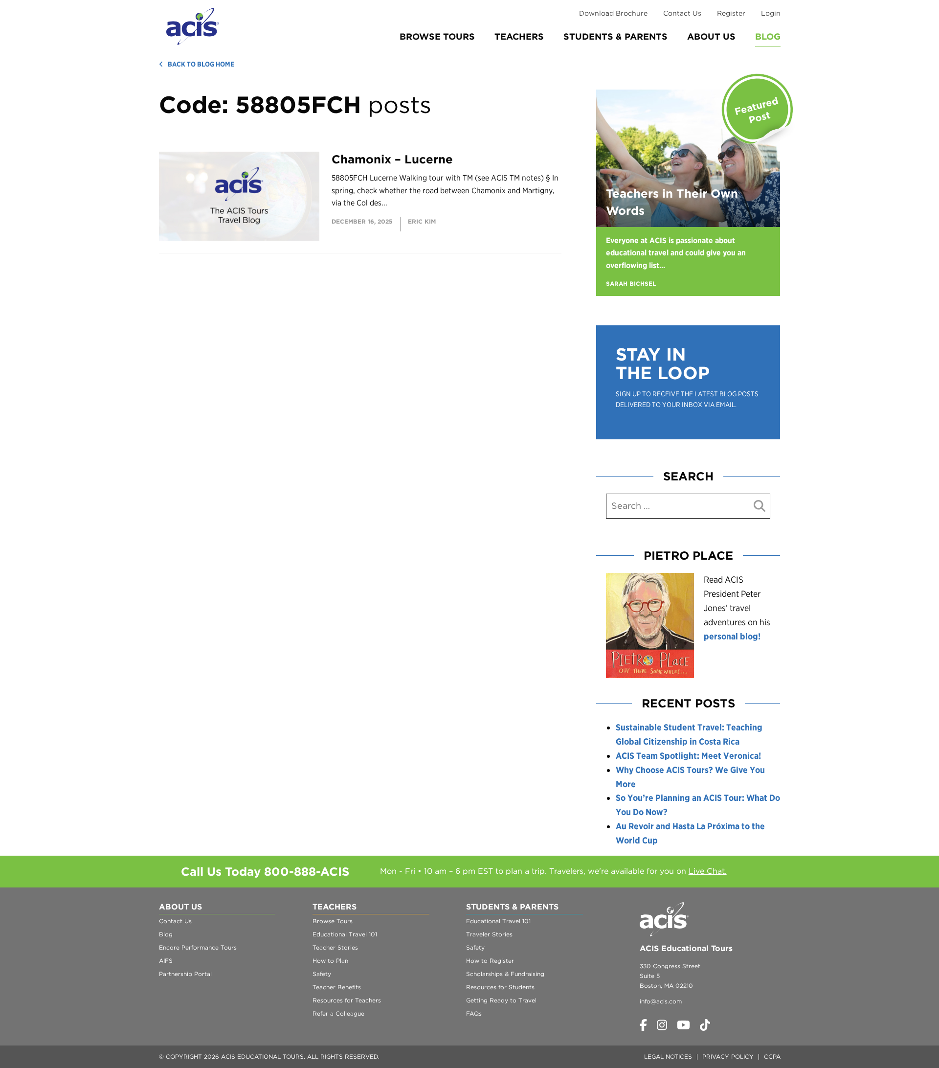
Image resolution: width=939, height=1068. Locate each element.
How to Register (490, 960)
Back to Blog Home (201, 64)
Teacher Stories (335, 947)
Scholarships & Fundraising (505, 973)
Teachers (519, 36)
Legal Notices (668, 1056)
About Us (711, 36)
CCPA (772, 1056)
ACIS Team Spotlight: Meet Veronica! (688, 755)
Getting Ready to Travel (501, 1000)
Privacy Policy (728, 1056)
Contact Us (682, 13)
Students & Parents (615, 36)
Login (771, 13)
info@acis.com (661, 1001)
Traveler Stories (489, 934)
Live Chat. (708, 871)
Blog (768, 36)
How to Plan (330, 960)
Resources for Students (500, 987)
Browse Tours (437, 36)
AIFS (166, 960)
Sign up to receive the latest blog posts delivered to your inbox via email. (687, 399)
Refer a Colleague (338, 1013)
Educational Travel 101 (345, 934)
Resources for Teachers (347, 1000)
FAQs (474, 1013)
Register (731, 13)
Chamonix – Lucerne (392, 159)
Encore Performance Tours (198, 947)
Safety (322, 973)
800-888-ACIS (306, 871)
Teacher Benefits (337, 987)
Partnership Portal (185, 973)
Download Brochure (613, 13)
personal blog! (732, 636)
